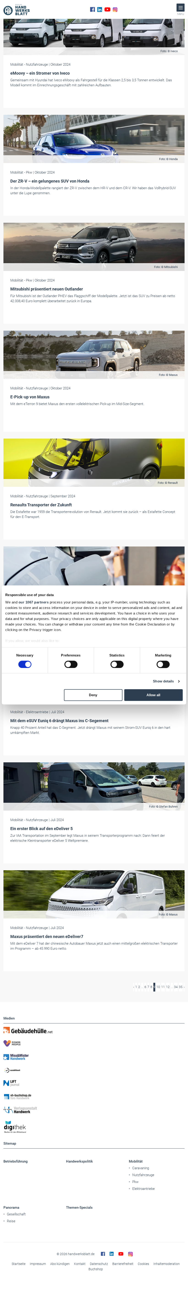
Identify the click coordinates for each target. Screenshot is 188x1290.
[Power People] (94, 1043)
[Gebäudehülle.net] (94, 1030)
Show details (163, 681)
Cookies (143, 1264)
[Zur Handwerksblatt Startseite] (16, 9)
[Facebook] (92, 9)
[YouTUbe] (107, 9)
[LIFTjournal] (94, 1083)
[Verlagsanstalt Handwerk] (94, 1110)
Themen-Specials (79, 1208)
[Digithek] (94, 1127)
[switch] (70, 664)
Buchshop (95, 1269)
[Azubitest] (94, 1070)
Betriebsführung (15, 1161)
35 (180, 987)
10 (158, 987)
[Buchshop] (94, 1096)
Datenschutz (99, 1264)
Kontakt (80, 1264)
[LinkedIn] (99, 9)
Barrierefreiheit (122, 1264)
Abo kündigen (60, 1264)
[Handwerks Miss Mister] (94, 1056)
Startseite (18, 1264)
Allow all (153, 695)
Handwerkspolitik (79, 1161)
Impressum (38, 1264)
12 (168, 987)
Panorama (11, 1208)
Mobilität (136, 1161)
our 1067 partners (34, 602)
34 (176, 987)
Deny (93, 695)
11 (163, 987)
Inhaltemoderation (166, 1264)
